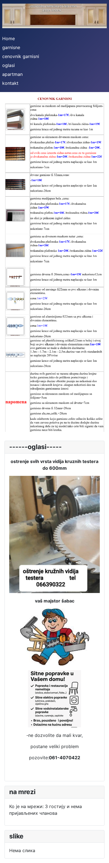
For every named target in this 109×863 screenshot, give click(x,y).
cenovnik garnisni (20, 56)
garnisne (11, 47)
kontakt (10, 83)
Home (8, 38)
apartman (12, 74)
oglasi (8, 65)
